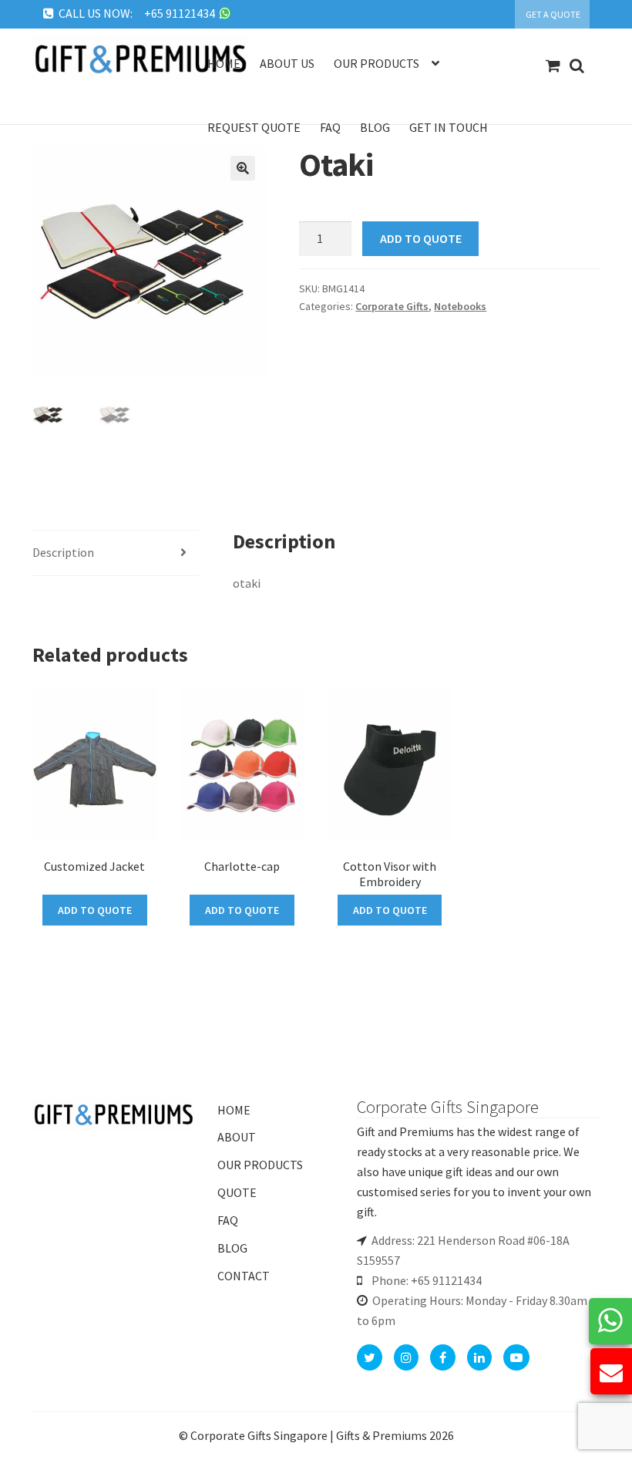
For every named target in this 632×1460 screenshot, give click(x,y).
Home (223, 63)
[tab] (116, 553)
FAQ (227, 1220)
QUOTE (237, 1192)
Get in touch (448, 127)
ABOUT (236, 1137)
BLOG (232, 1248)
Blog (375, 127)
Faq (330, 127)
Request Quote (254, 127)
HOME (233, 1110)
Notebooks (460, 306)
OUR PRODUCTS (260, 1164)
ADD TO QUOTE (421, 238)
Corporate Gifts (392, 306)
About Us (287, 63)
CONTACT (243, 1275)
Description (63, 552)
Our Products (376, 63)
